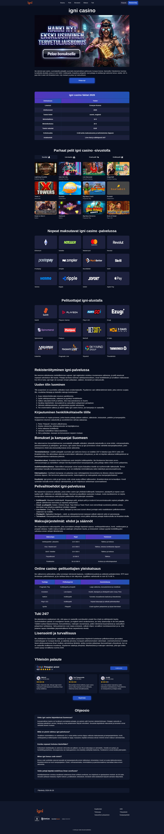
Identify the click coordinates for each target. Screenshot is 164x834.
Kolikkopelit (117, 157)
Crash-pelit (92, 157)
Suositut (44, 157)
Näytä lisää (82, 698)
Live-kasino (68, 157)
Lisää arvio (118, 668)
